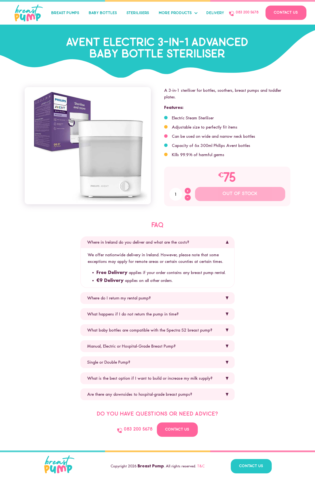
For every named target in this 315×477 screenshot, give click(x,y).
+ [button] (188, 190)
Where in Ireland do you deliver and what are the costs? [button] (138, 242)
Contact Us (286, 13)
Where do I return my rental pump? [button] (119, 298)
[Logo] (29, 13)
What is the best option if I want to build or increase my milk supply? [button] (149, 378)
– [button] (187, 197)
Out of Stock (240, 194)
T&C (201, 466)
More (175, 13)
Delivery (215, 13)
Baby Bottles (103, 13)
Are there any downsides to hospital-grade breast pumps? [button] (139, 394)
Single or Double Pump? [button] (108, 362)
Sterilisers (138, 13)
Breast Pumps (65, 13)
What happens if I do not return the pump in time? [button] (132, 314)
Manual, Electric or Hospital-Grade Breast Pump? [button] (131, 346)
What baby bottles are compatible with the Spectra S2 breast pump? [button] (149, 330)
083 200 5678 (247, 12)
